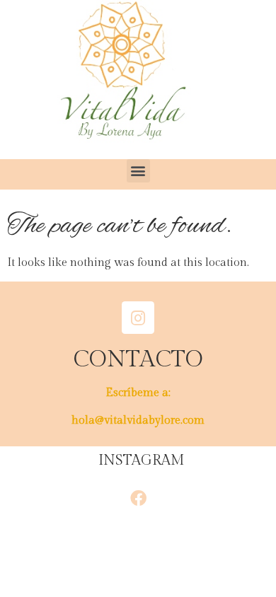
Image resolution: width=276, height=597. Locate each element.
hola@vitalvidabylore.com (138, 420)
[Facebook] (138, 498)
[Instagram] (138, 317)
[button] (138, 170)
